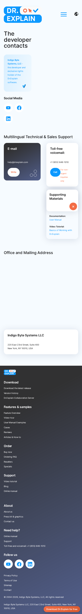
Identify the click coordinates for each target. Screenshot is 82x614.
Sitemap (8, 585)
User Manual (55, 219)
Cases (7, 427)
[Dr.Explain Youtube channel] (8, 107)
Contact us (9, 521)
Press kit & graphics (13, 516)
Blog (6, 486)
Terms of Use (10, 580)
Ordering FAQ (10, 456)
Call (55, 172)
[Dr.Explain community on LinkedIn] (8, 118)
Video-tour (9, 417)
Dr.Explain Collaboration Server (19, 398)
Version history (11, 393)
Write (13, 172)
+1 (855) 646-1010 (36, 546)
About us (8, 511)
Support (8, 541)
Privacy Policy (10, 575)
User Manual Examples (15, 422)
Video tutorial (10, 481)
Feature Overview (12, 413)
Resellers (8, 461)
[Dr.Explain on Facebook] (19, 107)
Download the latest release (17, 388)
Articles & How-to (12, 437)
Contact (7, 590)
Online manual (10, 491)
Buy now (8, 452)
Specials (8, 466)
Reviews (8, 432)
